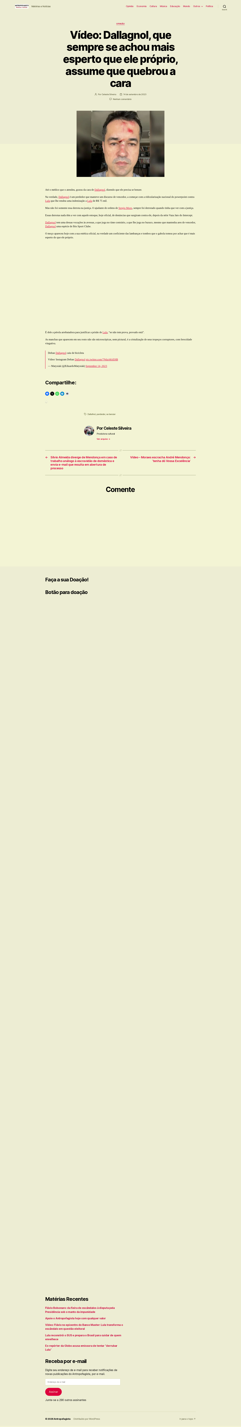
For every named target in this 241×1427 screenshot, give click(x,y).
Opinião (130, 6)
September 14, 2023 (96, 366)
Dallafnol (92, 414)
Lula (47, 201)
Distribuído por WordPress (86, 1419)
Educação (175, 6)
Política (209, 6)
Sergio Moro (125, 208)
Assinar (53, 1391)
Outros (196, 6)
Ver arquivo (103, 439)
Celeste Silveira (109, 94)
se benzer (111, 414)
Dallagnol (100, 189)
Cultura (153, 6)
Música (163, 6)
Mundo (186, 6)
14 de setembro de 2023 (134, 94)
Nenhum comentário (122, 99)
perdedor (101, 414)
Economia (141, 6)
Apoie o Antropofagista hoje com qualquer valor (75, 1318)
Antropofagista (62, 1419)
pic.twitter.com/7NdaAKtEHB (102, 359)
